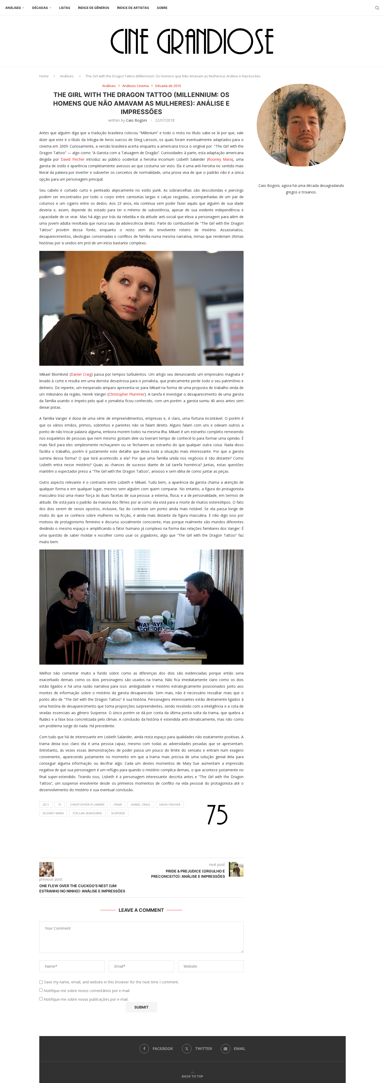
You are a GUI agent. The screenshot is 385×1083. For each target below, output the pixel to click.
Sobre (162, 8)
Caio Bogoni (136, 120)
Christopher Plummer (126, 394)
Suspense (118, 813)
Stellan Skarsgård (87, 813)
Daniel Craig (81, 374)
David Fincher (73, 159)
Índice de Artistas (133, 8)
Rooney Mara (220, 159)
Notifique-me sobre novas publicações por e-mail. (86, 999)
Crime (117, 804)
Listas (64, 8)
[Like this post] (146, 851)
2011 (46, 804)
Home (44, 76)
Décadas (40, 8)
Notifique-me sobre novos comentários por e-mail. (87, 990)
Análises (13, 8)
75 (59, 804)
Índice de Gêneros (93, 8)
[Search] (377, 7)
